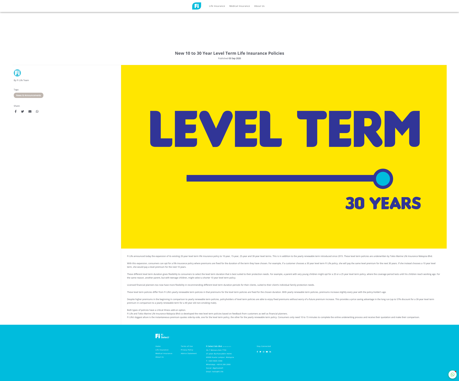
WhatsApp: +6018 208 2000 (218, 364)
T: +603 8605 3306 (214, 361)
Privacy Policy (187, 350)
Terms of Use (187, 346)
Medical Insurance (239, 6)
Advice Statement (189, 353)
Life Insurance (217, 6)
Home (158, 346)
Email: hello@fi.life (214, 371)
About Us (259, 6)
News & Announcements (28, 95)
